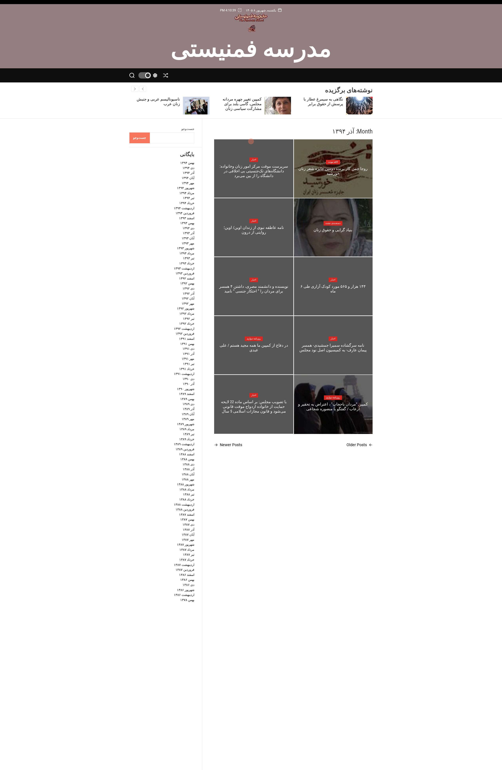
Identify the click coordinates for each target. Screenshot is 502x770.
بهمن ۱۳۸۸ (187, 459)
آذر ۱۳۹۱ (188, 354)
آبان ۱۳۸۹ (188, 414)
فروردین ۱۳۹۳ (185, 273)
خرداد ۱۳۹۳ (186, 263)
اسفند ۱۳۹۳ (186, 218)
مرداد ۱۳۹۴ (186, 193)
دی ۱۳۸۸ (188, 464)
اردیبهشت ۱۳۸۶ (184, 595)
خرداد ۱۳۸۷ (186, 560)
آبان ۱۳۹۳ (188, 238)
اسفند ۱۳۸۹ (186, 394)
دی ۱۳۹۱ (188, 349)
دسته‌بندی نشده (333, 223)
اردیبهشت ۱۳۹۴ (184, 208)
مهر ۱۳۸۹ (188, 419)
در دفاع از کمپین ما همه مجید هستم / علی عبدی (254, 347)
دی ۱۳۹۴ (188, 168)
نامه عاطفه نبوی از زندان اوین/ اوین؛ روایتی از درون (254, 230)
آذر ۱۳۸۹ (188, 409)
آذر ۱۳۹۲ (188, 293)
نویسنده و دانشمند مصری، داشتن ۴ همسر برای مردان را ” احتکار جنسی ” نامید (253, 288)
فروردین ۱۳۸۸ (185, 509)
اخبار (253, 159)
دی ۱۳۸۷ (188, 524)
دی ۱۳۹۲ (188, 288)
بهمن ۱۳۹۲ (187, 283)
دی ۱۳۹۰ (188, 379)
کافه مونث (333, 162)
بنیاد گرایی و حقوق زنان (333, 229)
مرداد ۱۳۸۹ (186, 429)
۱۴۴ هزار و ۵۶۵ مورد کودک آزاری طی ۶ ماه (333, 288)
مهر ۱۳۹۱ (188, 359)
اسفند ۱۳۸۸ (186, 454)
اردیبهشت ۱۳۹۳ (184, 268)
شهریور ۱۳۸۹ (185, 424)
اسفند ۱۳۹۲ (186, 278)
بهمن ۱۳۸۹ (187, 399)
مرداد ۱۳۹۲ (186, 313)
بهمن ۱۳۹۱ (187, 344)
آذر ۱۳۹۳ (188, 233)
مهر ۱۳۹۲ (188, 303)
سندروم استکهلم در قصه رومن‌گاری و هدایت (159, 101)
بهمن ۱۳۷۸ (187, 600)
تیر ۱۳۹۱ (188, 364)
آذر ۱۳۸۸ (188, 469)
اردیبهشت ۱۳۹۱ (184, 374)
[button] (134, 89)
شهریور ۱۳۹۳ (185, 248)
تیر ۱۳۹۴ (188, 198)
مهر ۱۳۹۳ (188, 243)
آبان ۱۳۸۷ (188, 534)
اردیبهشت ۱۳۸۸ (184, 504)
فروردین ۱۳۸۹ (185, 449)
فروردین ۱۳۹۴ (185, 213)
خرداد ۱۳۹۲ (186, 323)
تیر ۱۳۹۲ (188, 319)
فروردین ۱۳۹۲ (185, 333)
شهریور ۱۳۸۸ (185, 484)
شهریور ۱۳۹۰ (185, 389)
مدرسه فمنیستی (251, 46)
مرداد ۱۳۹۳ (186, 253)
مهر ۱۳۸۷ (188, 540)
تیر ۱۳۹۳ (188, 258)
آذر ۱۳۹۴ (188, 173)
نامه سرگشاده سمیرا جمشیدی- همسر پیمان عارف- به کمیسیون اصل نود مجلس (333, 347)
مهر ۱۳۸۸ (188, 479)
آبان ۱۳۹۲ (188, 298)
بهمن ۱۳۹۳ (187, 223)
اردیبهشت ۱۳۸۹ (184, 444)
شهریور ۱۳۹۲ (185, 308)
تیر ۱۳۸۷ (188, 554)
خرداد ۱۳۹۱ (186, 369)
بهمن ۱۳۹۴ (187, 163)
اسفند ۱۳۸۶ (186, 575)
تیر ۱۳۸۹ (188, 434)
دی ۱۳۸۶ (188, 585)
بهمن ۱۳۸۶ (187, 580)
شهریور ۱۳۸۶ (185, 590)
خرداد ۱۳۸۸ (186, 499)
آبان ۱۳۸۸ (188, 474)
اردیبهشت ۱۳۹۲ (184, 329)
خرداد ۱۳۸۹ (186, 439)
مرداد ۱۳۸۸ (186, 489)
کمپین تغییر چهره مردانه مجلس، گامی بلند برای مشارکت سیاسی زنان (323, 104)
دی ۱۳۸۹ (188, 404)
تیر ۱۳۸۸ (188, 494)
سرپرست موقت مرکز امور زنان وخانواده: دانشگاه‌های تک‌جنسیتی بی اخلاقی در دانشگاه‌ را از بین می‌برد (254, 171)
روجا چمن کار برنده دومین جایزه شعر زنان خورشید (333, 171)
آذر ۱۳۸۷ (188, 530)
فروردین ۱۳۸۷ (185, 570)
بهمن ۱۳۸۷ (187, 519)
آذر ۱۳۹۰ (188, 384)
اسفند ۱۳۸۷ (186, 514)
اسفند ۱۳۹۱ (186, 339)
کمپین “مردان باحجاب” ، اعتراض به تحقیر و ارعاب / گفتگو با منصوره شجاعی (333, 406)
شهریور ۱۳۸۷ (185, 544)
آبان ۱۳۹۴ (188, 178)
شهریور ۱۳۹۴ (185, 188)
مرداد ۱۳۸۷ (186, 550)
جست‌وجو (187, 129)
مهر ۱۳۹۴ (188, 183)
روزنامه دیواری (254, 338)
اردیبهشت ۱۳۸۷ (184, 565)
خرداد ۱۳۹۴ (186, 203)
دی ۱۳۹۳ (188, 228)
